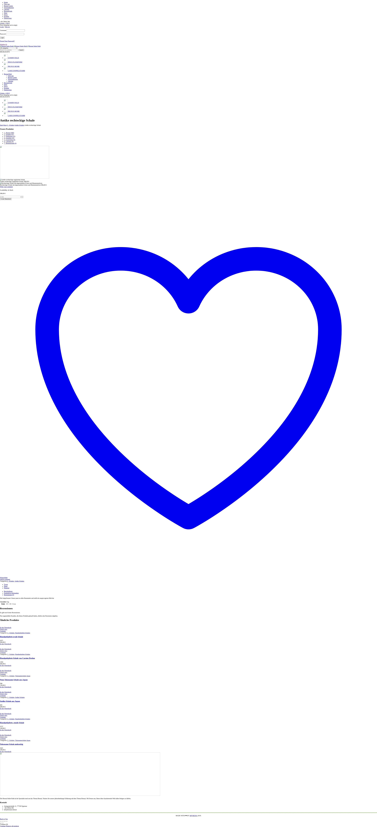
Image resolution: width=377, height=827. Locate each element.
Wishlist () (3, 44)
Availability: (4, 190)
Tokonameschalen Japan (22, 676)
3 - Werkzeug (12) (9, 136)
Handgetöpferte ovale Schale (11, 637)
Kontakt (6, 16)
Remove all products (12, 826)
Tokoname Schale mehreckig (11, 744)
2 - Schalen (10, 125)
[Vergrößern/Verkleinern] (1, 821)
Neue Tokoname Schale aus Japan (14, 680)
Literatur (6, 9)
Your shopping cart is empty (8, 25)
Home (6, 2)
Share (5, 586)
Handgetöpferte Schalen (22, 633)
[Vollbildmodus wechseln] (3, 821)
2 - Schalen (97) (9, 134)
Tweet (6, 584)
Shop (5, 13)
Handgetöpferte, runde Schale (12, 723)
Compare (3, 826)
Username (3, 30)
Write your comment (6, 187)
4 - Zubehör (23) (9, 138)
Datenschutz (8, 18)
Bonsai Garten (8, 6)
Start (1, 125)
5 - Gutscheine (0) (9, 140)
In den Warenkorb (6, 199)
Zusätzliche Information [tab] (11, 593)
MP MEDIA (193, 816)
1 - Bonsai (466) (9, 133)
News (6, 15)
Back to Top (4, 819)
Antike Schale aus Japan (10, 701)
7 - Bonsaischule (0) (10, 143)
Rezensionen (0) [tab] (9, 595)
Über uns (7, 4)
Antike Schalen (19, 125)
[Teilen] (4, 821)
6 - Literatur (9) (8, 141)
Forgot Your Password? (7, 41)
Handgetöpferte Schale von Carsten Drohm (17, 658)
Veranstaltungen (9, 8)
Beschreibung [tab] (8, 591)
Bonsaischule (8, 11)
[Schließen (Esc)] (6, 821)
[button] (5, 627)
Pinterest (6, 588)
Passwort (3, 34)
